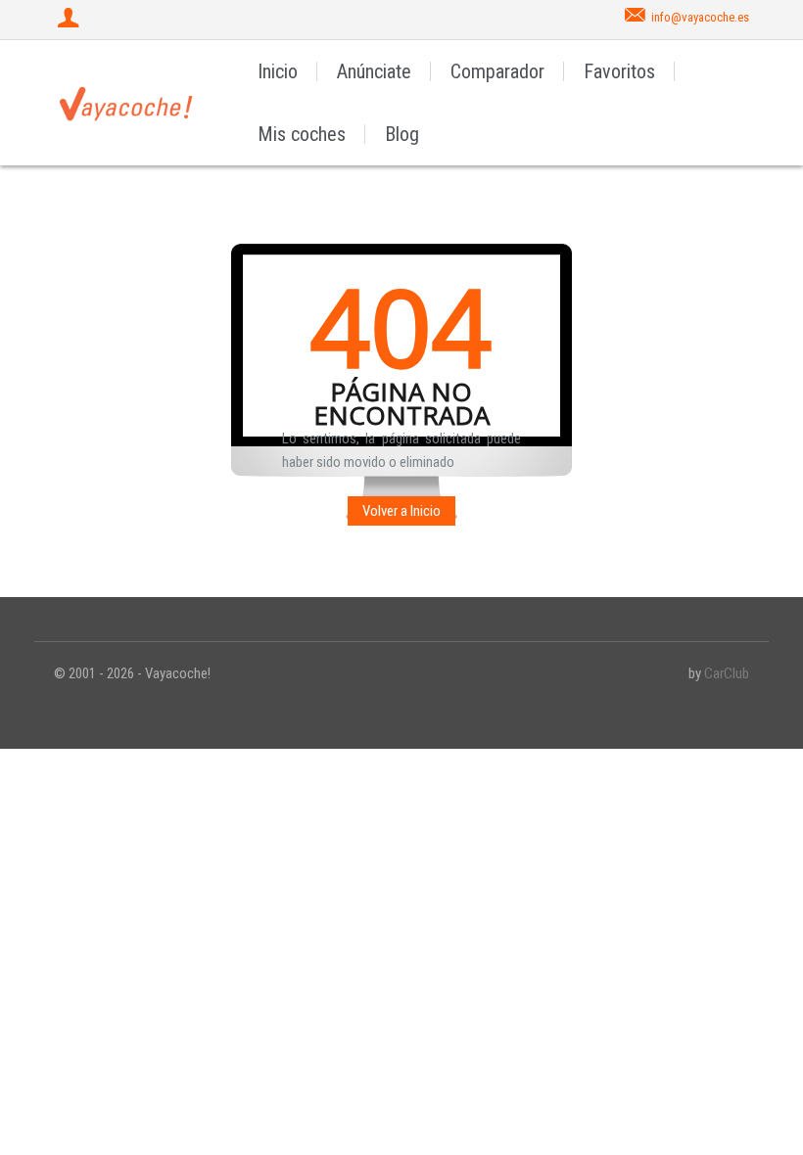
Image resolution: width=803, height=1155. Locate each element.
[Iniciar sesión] (70, 19)
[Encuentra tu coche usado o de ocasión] (126, 103)
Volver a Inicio (401, 511)
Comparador (497, 71)
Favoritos (619, 71)
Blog (402, 134)
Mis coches (302, 134)
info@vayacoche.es (700, 17)
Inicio (278, 71)
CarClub (726, 673)
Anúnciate (374, 71)
